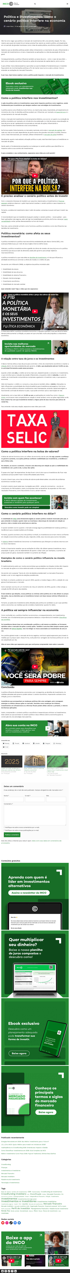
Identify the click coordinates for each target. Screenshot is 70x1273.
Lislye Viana (9, 26)
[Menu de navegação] (67, 4)
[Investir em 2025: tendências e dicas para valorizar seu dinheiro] (11, 761)
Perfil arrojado (62, 1206)
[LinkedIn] (19, 1222)
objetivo (5, 541)
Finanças (4, 1167)
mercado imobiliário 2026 (21, 1206)
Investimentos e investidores (10, 1170)
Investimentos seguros (7, 1204)
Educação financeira (53, 1194)
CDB (29, 1192)
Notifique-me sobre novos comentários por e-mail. (22, 827)
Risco (36, 1211)
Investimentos (9, 1199)
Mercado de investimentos (36, 1204)
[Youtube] (2, 1222)
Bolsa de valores (6, 1191)
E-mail (27, 795)
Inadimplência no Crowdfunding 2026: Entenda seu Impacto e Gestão (24, 1147)
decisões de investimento (38, 257)
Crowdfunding (6, 1164)
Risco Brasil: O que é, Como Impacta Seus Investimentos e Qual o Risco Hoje (57, 770)
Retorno (31, 1211)
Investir (16, 1204)
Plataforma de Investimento (10, 1179)
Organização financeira (37, 1206)
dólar (15, 519)
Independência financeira (37, 1196)
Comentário (8, 804)
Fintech (27, 1196)
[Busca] (35, 3)
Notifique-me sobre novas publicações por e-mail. (22, 830)
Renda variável (15, 1211)
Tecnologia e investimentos (10, 1182)
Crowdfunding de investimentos (51, 1192)
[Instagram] (6, 1222)
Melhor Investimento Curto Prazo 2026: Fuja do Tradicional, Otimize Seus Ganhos (28, 1153)
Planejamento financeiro (40, 1208)
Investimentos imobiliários (46, 1201)
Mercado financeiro (7, 1173)
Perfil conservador (6, 1208)
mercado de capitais (55, 130)
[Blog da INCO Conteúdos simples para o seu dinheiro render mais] (12, 4)
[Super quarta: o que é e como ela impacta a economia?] (34, 761)
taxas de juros (61, 112)
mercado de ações (50, 134)
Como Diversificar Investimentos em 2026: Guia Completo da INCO (23, 1150)
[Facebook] (15, 1222)
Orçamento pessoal (51, 1206)
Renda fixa (5, 1211)
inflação (4, 366)
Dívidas (44, 1194)
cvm (28, 1194)
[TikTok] (11, 1222)
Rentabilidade (24, 1211)
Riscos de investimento (50, 1211)
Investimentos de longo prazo (27, 1199)
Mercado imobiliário (8, 1176)
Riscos (40, 1211)
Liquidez (25, 1204)
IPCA (20, 1204)
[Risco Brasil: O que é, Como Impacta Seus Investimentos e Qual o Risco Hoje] (57, 761)
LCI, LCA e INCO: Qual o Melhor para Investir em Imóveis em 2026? (23, 1144)
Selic (59, 1211)
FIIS (62, 1194)
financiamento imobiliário (7, 1196)
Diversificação (35, 1194)
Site (47, 795)
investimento (55, 1196)
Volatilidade (5, 1213)
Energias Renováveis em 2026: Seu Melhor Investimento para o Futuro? (25, 1141)
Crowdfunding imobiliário (13, 1194)
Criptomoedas (36, 1191)
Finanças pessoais (18, 1196)
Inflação (48, 1196)
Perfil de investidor (21, 1208)
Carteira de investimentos (19, 1191)
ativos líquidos (17, 628)
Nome (6, 795)
